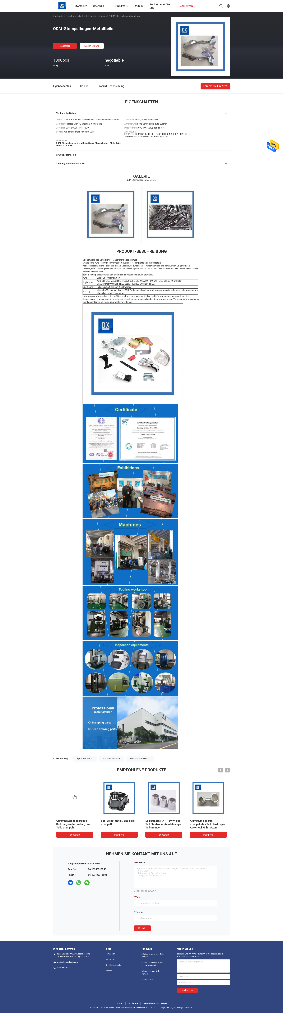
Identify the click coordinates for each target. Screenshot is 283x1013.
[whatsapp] (78, 882)
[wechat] (87, 882)
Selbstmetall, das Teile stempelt (92, 16)
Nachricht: (140, 862)
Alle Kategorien (147, 980)
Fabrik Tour (110, 959)
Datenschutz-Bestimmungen (155, 1003)
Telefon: (139, 912)
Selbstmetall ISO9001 (140, 758)
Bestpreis (65, 46)
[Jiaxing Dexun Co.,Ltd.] (62, 5)
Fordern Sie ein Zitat (215, 85)
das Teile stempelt (112, 758)
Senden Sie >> (187, 990)
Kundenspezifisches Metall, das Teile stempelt (152, 964)
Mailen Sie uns (91, 46)
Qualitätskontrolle (113, 965)
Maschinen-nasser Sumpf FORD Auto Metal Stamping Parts (162, 824)
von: (137, 897)
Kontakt (142, 928)
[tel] (95, 882)
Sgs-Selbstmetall (85, 758)
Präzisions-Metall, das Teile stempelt (153, 955)
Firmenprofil (110, 954)
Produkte (70, 16)
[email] (70, 882)
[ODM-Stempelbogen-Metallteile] (200, 46)
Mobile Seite (133, 1003)
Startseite (58, 16)
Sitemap (119, 1003)
